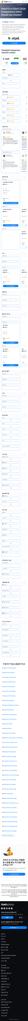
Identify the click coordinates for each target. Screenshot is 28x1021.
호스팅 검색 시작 (15, 874)
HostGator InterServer (10, 761)
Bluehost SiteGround (9, 681)
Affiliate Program (5, 944)
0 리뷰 (4, 200)
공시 (2, 952)
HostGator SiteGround (10, 742)
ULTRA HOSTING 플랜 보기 (11, 225)
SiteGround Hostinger (10, 831)
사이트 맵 (3, 941)
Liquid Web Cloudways (10, 765)
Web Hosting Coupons (6, 1002)
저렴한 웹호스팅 (5, 978)
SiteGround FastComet (10, 812)
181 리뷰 (25, 63)
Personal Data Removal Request (8, 955)
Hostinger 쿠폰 (4, 1010)
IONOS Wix (7, 728)
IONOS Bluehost (9, 709)
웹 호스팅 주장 (4, 950)
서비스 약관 (4, 960)
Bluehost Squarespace (10, 714)
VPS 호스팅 (4, 981)
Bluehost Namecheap (9, 668)
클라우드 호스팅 (5, 987)
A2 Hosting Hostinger (10, 756)
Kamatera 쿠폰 (4, 1004)
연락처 (2, 939)
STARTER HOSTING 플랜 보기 (10, 203)
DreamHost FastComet (10, 747)
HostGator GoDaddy (9, 691)
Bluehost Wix (8, 723)
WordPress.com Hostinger (11, 775)
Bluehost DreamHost (10, 719)
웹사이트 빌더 (4, 995)
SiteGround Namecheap (11, 821)
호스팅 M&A (13, 927)
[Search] (23, 2)
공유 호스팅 (4, 976)
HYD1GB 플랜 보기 (11, 286)
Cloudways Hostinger (10, 789)
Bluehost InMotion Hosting (10, 705)
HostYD (11, 22)
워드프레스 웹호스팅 (6, 973)
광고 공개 (25, 4)
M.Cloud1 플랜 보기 (10, 342)
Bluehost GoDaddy (9, 672)
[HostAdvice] (6, 2)
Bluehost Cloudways (10, 751)
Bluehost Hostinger (9, 686)
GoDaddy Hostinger (10, 784)
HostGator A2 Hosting (10, 817)
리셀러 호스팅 (4, 992)
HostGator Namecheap (10, 826)
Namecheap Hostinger (10, 798)
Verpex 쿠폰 (4, 1015)
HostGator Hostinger (10, 779)
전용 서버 (3, 989)
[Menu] (26, 2)
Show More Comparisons (7, 835)
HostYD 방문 (14, 43)
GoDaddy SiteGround (9, 677)
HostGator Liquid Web (10, 770)
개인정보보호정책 (5, 958)
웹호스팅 (3, 970)
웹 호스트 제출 (4, 947)
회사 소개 (3, 936)
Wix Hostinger (8, 793)
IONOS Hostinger (8, 700)
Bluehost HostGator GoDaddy (13, 737)
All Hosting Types (5, 967)
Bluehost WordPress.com (11, 803)
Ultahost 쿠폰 (4, 1013)
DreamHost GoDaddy (10, 807)
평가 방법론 (19, 4)
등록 (7, 917)
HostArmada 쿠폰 (5, 1007)
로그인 (20, 917)
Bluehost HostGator (10, 733)
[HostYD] (14, 38)
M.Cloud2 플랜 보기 (10, 365)
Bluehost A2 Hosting (9, 695)
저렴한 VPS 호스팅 (5, 984)
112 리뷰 (6, 63)
